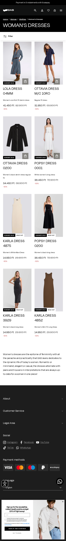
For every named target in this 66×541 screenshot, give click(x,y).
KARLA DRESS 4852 (45, 318)
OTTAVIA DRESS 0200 (15, 166)
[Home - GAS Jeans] (8, 10)
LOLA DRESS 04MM (12, 91)
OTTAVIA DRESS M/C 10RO (47, 91)
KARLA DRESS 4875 (14, 243)
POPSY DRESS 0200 (45, 243)
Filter (10, 36)
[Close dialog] (63, 502)
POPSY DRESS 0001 (45, 166)
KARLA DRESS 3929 (14, 318)
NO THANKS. (17, 533)
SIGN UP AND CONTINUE (17, 529)
